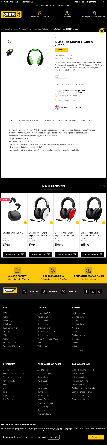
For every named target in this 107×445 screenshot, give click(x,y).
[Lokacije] (67, 13)
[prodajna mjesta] (52, 270)
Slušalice (46, 29)
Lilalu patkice (42, 377)
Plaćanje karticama (80, 381)
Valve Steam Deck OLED (47, 339)
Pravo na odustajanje (81, 396)
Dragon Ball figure (44, 399)
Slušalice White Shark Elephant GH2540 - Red (65, 234)
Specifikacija (87, 121)
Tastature (76, 321)
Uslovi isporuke (78, 385)
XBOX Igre (7, 332)
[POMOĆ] (63, 291)
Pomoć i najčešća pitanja (13, 373)
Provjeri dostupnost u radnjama (59, 121)
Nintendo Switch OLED (46, 332)
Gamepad (76, 339)
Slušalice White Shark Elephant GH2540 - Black (91, 234)
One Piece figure (44, 396)
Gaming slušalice (79, 324)
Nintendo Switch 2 (45, 324)
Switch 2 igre (8, 321)
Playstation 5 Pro (44, 313)
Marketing (42, 437)
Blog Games (8, 399)
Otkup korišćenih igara (12, 377)
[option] (9, 41)
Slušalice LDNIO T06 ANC (13, 233)
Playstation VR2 (44, 321)
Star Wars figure (44, 414)
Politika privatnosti (80, 373)
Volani (74, 346)
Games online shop (9, 29)
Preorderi (6, 385)
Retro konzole (43, 343)
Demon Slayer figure (45, 403)
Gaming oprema (34, 29)
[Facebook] (86, 291)
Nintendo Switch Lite (46, 335)
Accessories (77, 350)
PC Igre (5, 335)
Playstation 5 (42, 317)
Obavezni (9, 437)
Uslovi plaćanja (78, 377)
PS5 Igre (6, 313)
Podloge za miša (79, 335)
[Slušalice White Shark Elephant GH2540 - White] (40, 209)
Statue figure (42, 385)
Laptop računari (78, 313)
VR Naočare (42, 346)
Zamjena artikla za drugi (82, 392)
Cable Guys (42, 381)
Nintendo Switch (44, 328)
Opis (12, 121)
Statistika (29, 437)
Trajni (19, 437)
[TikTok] (99, 291)
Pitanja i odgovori (28, 121)
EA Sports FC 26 (9, 343)
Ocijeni (61, 50)
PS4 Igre (6, 317)
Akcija (5, 388)
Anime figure (42, 388)
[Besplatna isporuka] (40, 13)
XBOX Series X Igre (11, 328)
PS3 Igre (6, 339)
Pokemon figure (43, 407)
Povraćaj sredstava (80, 399)
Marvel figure (42, 410)
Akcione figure (43, 370)
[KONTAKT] (24, 291)
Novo (5, 392)
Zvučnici (75, 343)
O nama (6, 370)
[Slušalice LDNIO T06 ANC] (14, 209)
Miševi (74, 332)
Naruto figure (42, 392)
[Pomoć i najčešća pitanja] (94, 13)
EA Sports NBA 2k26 (11, 346)
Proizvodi (22, 29)
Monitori (75, 328)
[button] (53, 22)
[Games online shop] (11, 14)
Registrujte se (92, 2)
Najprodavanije (9, 396)
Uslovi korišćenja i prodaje (83, 370)
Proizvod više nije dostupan (70, 85)
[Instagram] (93, 291)
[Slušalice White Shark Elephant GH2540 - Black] (93, 209)
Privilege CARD (9, 381)
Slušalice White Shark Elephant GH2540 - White (39, 234)
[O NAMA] (44, 291)
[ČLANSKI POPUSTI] (17, 270)
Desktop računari (79, 317)
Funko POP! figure (44, 373)
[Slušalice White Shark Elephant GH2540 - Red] (66, 209)
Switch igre (7, 324)
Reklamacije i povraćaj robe (83, 388)
